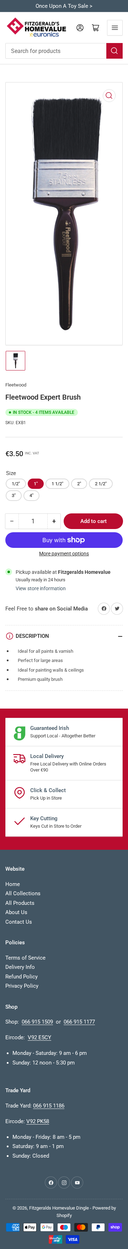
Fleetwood (15, 385)
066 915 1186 (48, 1106)
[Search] (114, 50)
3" (14, 495)
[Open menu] (115, 28)
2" (79, 483)
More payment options (64, 553)
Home (12, 884)
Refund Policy (21, 976)
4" (31, 495)
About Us (16, 912)
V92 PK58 (37, 1121)
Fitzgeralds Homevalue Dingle (59, 1208)
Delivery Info (20, 967)
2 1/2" (101, 483)
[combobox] (64, 51)
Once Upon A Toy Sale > (64, 6)
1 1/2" (57, 483)
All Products (19, 903)
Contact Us (18, 922)
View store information (41, 588)
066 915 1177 (79, 1022)
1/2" (16, 483)
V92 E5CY (39, 1037)
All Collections (23, 893)
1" (36, 483)
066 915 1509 (37, 1022)
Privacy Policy (21, 986)
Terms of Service (25, 958)
